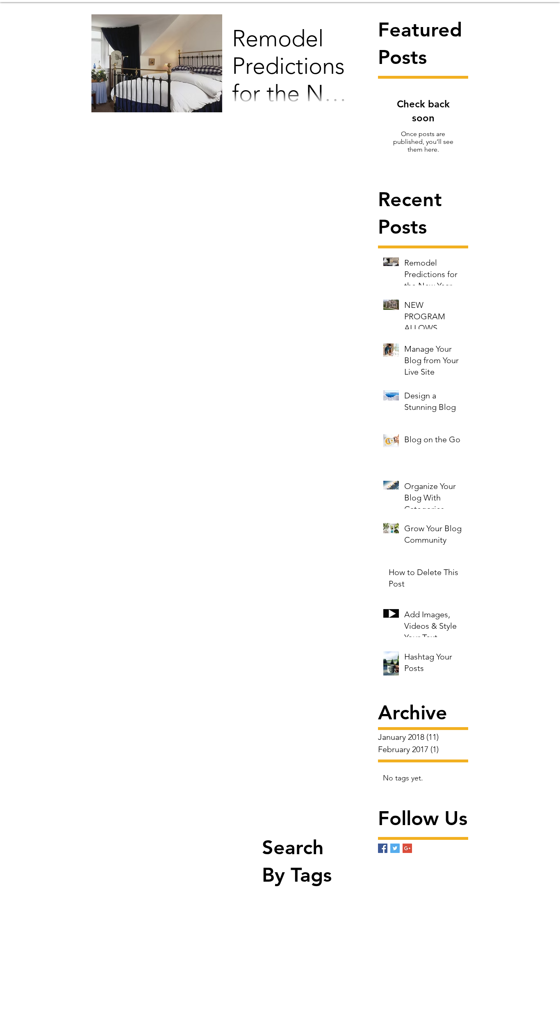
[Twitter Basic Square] (395, 848)
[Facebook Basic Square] (382, 848)
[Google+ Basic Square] (407, 848)
